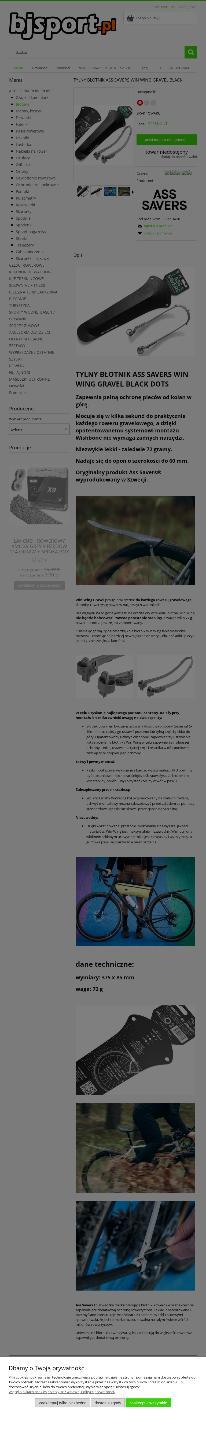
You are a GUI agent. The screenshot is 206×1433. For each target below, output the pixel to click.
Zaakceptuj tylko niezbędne (62, 1403)
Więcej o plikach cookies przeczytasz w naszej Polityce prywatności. (62, 1391)
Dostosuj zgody (108, 1403)
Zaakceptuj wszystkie (148, 1403)
